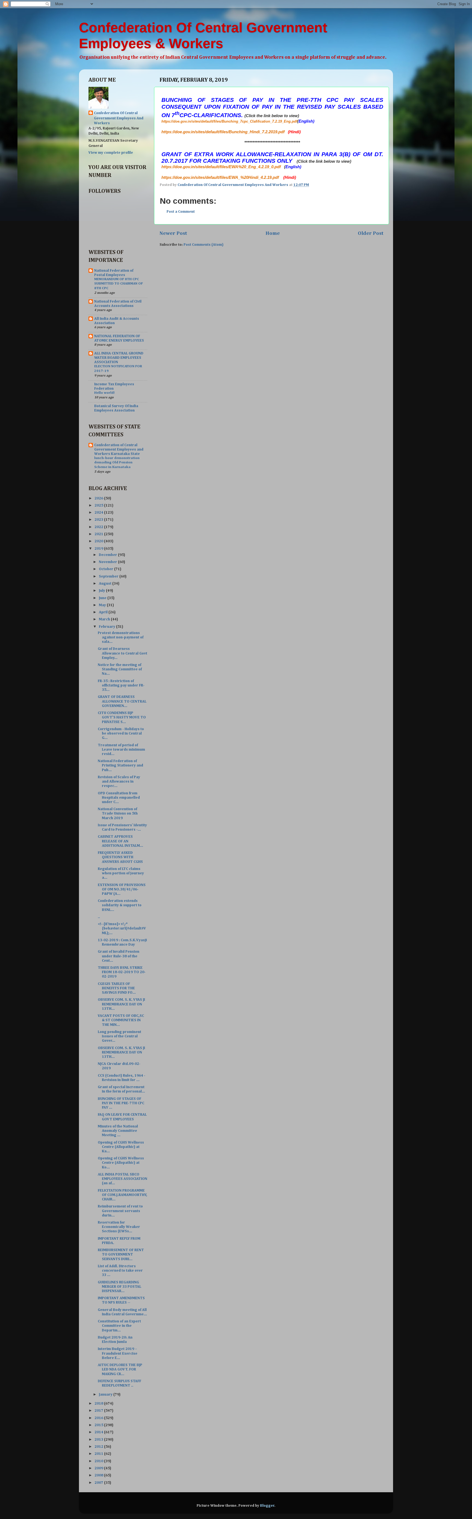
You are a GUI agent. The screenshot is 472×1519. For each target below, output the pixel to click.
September (109, 576)
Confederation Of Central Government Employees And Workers (118, 118)
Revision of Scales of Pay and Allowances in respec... (119, 781)
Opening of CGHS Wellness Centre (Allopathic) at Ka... (121, 1147)
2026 (99, 498)
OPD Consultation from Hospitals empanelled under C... (119, 797)
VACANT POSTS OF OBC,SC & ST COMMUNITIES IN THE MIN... (121, 1020)
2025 (99, 505)
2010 (99, 1461)
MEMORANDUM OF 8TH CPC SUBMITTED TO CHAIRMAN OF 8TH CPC (118, 283)
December (108, 555)
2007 (99, 1483)
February (107, 627)
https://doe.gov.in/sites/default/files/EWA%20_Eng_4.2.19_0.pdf (221, 167)
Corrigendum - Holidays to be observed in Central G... (121, 733)
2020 (99, 541)
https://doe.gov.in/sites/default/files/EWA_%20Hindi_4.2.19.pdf (220, 177)
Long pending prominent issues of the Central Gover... (119, 1036)
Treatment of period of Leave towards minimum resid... (121, 749)
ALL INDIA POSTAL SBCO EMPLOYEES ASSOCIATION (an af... (122, 1178)
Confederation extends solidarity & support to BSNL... (119, 905)
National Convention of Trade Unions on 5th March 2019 (118, 813)
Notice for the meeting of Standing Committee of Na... (120, 669)
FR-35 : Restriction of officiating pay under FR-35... (121, 685)
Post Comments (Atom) (203, 245)
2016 (99, 1418)
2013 (99, 1439)
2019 (99, 548)
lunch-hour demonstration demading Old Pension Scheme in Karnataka (117, 462)
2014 (99, 1432)
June (103, 598)
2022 (99, 527)
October (106, 569)
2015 (99, 1425)
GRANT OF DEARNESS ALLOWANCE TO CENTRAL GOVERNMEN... (122, 701)
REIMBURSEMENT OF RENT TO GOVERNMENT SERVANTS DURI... (121, 1254)
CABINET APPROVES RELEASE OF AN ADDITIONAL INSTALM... (120, 841)
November (108, 562)
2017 (99, 1411)
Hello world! (104, 393)
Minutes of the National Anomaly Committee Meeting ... (118, 1130)
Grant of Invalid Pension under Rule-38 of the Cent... (118, 956)
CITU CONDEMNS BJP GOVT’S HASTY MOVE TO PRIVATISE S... (122, 717)
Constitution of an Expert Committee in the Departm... (119, 1325)
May (103, 605)
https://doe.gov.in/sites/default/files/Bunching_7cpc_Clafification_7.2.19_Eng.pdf (229, 121)
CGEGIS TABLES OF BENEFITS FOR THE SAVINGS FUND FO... (117, 988)
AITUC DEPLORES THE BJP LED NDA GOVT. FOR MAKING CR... (120, 1369)
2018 (99, 1403)
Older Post (371, 233)
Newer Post (173, 233)
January (106, 1394)
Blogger (267, 1506)
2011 (99, 1454)
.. (99, 917)
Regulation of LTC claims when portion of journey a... (121, 873)
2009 (99, 1468)
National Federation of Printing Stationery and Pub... (120, 765)
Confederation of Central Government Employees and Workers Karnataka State (118, 449)
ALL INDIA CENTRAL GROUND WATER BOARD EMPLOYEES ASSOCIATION (118, 357)
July (102, 591)
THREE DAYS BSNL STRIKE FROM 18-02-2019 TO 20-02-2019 (122, 972)
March (105, 619)
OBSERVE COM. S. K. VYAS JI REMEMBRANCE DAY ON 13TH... (121, 1004)
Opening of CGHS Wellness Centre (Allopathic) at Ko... (121, 1162)
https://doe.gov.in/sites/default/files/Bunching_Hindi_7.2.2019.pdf (223, 132)
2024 (99, 512)
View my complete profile (110, 153)
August (105, 583)
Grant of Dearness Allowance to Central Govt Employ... (122, 653)
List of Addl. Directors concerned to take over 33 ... (120, 1270)
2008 (99, 1475)
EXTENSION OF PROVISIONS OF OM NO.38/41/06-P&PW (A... (122, 889)
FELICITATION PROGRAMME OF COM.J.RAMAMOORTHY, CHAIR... (122, 1195)
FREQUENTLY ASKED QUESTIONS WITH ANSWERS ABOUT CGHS (120, 857)
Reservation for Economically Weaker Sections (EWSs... (119, 1227)
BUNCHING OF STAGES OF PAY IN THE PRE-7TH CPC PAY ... (121, 1103)
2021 (99, 534)
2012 (99, 1447)
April (103, 612)
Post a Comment (181, 212)
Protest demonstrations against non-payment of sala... (120, 637)
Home (273, 233)
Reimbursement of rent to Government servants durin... (120, 1210)
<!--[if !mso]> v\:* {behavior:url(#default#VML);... (122, 928)
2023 (99, 520)
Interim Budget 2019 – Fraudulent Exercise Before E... (117, 1353)
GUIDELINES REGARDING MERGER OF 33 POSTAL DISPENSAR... (119, 1286)
